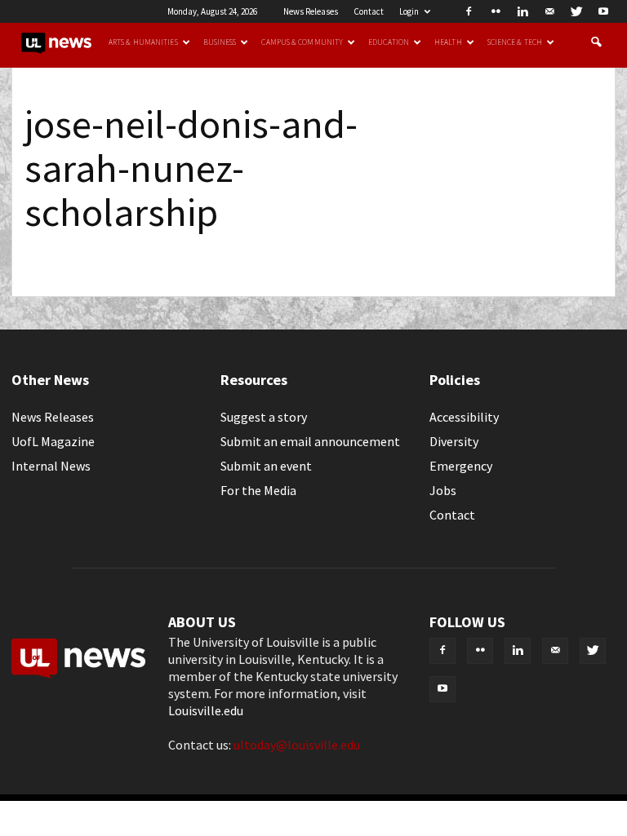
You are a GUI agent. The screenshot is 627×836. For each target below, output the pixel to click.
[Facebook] (468, 11)
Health (448, 42)
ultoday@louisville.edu (296, 744)
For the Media (258, 490)
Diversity (453, 441)
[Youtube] (603, 11)
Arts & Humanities (143, 42)
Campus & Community (302, 42)
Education (388, 42)
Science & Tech (514, 42)
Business (220, 42)
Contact (369, 11)
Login (409, 11)
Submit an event (266, 466)
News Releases (310, 11)
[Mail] (549, 11)
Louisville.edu (205, 710)
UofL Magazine (53, 441)
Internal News (51, 466)
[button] (596, 42)
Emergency (460, 466)
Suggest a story (263, 417)
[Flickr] (495, 11)
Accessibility (464, 417)
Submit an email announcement (310, 441)
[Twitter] (576, 11)
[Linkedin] (522, 11)
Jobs (442, 490)
